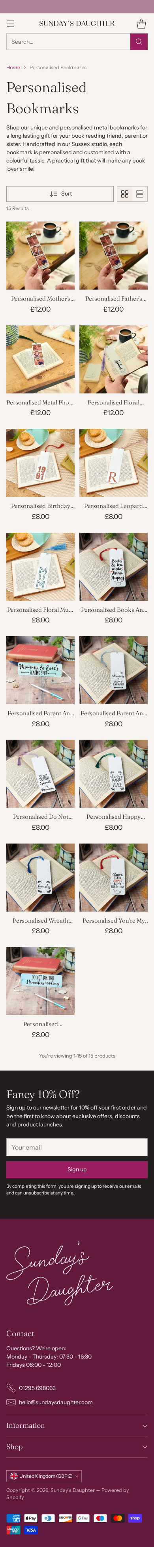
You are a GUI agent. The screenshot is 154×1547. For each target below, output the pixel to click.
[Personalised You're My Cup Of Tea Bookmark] (113, 878)
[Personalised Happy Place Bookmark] (113, 774)
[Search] (139, 41)
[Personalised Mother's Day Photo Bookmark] (40, 256)
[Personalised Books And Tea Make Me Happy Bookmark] (113, 567)
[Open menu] (10, 23)
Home (13, 67)
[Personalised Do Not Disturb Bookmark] (40, 774)
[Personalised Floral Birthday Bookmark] (113, 359)
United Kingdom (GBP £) (46, 1476)
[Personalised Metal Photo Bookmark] (40, 359)
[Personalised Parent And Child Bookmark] (40, 670)
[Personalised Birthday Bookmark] (40, 463)
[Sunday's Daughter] (77, 23)
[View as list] (139, 193)
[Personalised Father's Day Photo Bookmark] (113, 256)
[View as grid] (124, 193)
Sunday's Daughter (73, 1490)
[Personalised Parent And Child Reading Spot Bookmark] (113, 670)
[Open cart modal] (141, 23)
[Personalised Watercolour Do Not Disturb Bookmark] (40, 981)
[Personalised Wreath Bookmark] (40, 878)
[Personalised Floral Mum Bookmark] (40, 567)
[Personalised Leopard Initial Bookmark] (113, 463)
